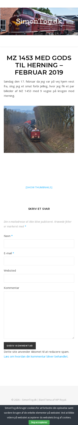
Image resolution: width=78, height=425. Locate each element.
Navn (8, 236)
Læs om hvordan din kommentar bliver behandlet (36, 356)
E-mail (9, 253)
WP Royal (60, 399)
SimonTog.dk (39, 21)
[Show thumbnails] (39, 187)
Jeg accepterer (39, 422)
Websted (10, 270)
